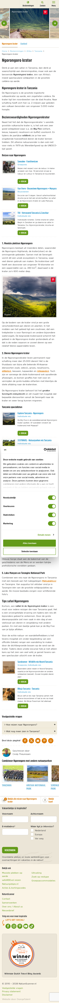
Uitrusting (37, 873)
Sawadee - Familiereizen (28, 161)
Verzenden (10, 850)
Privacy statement (11, 991)
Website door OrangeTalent (16, 999)
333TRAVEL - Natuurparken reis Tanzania (34, 440)
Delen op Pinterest (45, 12)
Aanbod (23, 43)
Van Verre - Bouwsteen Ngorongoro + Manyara (37, 188)
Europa (38, 834)
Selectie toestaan (29, 551)
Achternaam (37, 813)
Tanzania (7, 785)
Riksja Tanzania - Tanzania (28, 688)
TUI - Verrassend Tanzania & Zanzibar (33, 212)
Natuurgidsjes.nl (10, 884)
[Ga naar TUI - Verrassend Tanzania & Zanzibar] (9, 218)
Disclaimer (7, 995)
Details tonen (44, 535)
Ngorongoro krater (10, 43)
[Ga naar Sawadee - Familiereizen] (9, 167)
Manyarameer (49, 580)
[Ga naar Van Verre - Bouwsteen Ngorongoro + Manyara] (9, 194)
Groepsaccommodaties (43, 880)
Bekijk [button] (23, 181)
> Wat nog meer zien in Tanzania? (22, 731)
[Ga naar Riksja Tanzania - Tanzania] (9, 694)
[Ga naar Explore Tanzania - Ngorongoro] (9, 419)
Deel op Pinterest (53, 279)
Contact (6, 899)
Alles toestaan (29, 543)
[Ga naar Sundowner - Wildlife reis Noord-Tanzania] (9, 667)
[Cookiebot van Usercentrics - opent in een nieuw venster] (44, 450)
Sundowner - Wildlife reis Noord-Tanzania (35, 661)
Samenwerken (9, 902)
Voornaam (7, 813)
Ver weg (39, 838)
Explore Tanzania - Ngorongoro (30, 413)
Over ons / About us (12, 906)
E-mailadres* (8, 826)
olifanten (6, 371)
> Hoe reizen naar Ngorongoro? (20, 724)
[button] (4, 23)
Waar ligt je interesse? (42, 826)
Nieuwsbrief (8, 910)
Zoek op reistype (40, 877)
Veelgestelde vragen (12, 988)
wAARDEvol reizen (11, 880)
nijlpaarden (43, 371)
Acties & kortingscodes (14, 888)
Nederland (40, 830)
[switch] (52, 506)
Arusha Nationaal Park (36, 786)
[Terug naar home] (7, 3)
